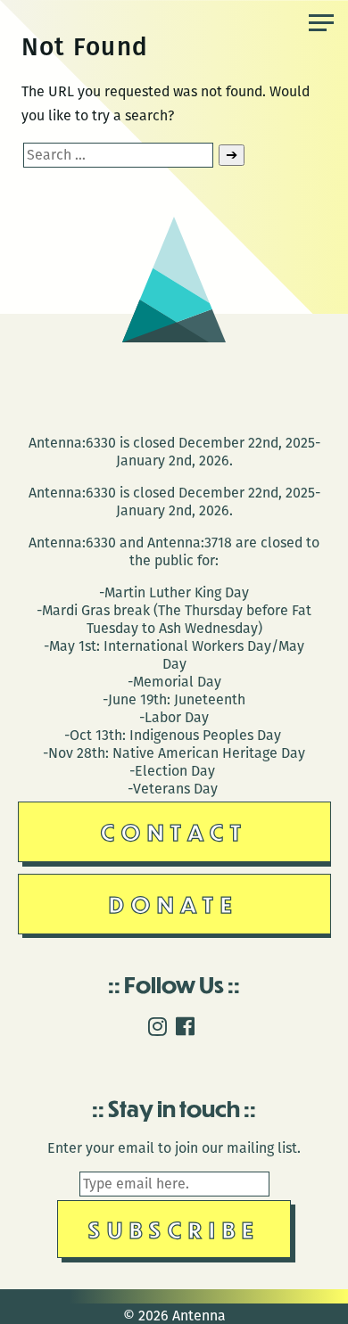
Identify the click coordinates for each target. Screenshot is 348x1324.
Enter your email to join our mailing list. (174, 1147)
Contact (174, 831)
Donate (174, 903)
